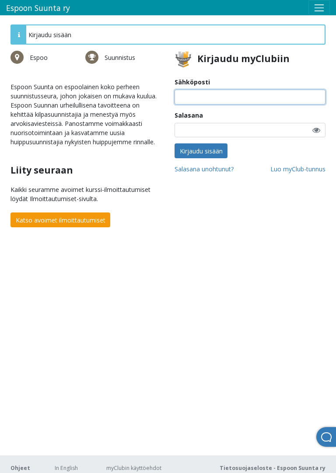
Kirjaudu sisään (201, 151)
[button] (316, 130)
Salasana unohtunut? (204, 169)
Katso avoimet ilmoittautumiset (60, 220)
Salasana (189, 115)
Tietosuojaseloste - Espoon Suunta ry (273, 468)
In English (66, 468)
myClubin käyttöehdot (133, 468)
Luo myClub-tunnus (298, 169)
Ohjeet (20, 468)
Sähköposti (192, 82)
